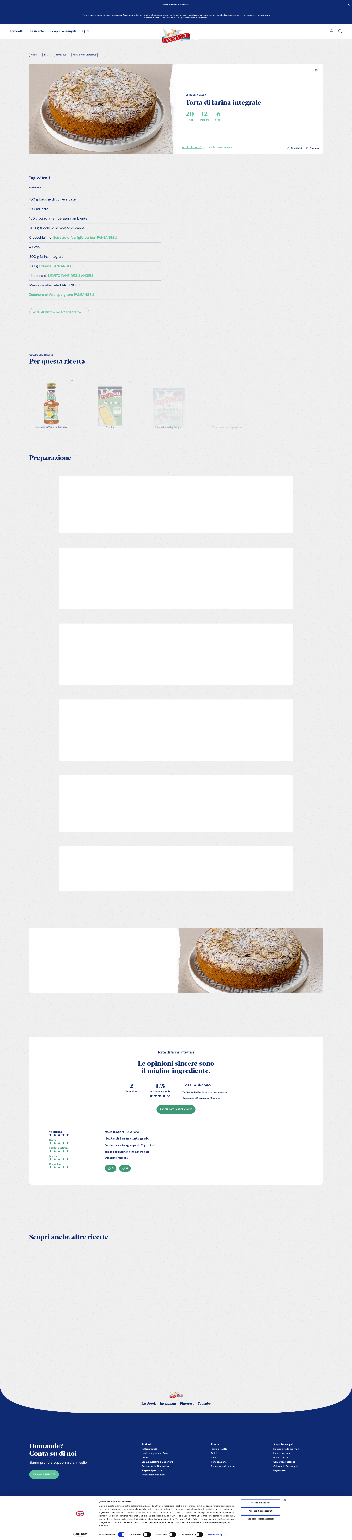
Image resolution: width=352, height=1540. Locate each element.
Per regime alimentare (223, 1466)
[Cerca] (340, 31)
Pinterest (187, 1403)
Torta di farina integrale (84, 55)
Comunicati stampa (284, 1461)
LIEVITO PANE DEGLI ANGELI (70, 276)
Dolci (46, 55)
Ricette (34, 55)
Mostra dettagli (215, 1534)
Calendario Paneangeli (285, 1466)
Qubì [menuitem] (85, 31)
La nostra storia (282, 1453)
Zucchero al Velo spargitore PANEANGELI (61, 295)
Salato (214, 1457)
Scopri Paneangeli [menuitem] (63, 31)
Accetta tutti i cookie (260, 1503)
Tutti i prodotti (149, 1449)
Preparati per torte (152, 1470)
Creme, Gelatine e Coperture (157, 1461)
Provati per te (280, 1457)
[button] (316, 70)
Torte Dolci (61, 55)
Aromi (145, 1457)
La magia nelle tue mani (286, 1449)
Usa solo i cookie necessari (261, 1519)
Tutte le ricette (219, 1449)
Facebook (148, 1403)
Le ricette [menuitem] (37, 31)
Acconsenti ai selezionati (261, 1511)
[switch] (147, 1534)
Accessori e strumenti (154, 1474)
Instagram (168, 1403)
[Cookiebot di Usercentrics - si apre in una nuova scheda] (80, 1535)
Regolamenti (280, 1470)
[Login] (331, 31)
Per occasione (219, 1461)
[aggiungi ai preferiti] (316, 70)
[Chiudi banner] (285, 1500)
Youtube (204, 1403)
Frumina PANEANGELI (56, 266)
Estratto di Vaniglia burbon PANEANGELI (85, 237)
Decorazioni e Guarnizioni (155, 1466)
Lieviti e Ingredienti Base (155, 1453)
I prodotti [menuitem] (16, 31)
